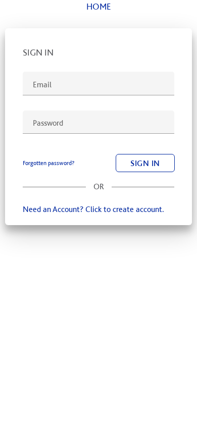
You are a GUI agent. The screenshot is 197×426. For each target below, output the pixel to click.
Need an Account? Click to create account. (93, 209)
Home (98, 6)
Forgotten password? (49, 163)
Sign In (145, 163)
